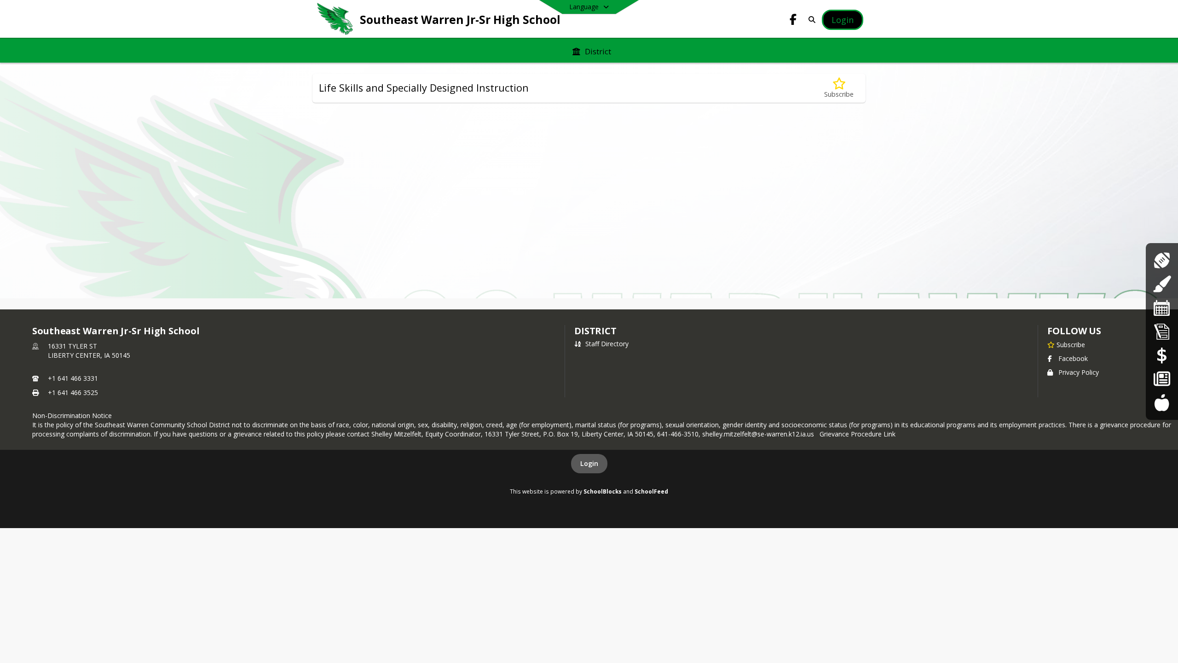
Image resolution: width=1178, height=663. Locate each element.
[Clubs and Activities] (1161, 284)
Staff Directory (607, 343)
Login (589, 463)
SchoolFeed (651, 491)
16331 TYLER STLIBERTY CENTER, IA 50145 (89, 351)
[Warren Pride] (1161, 378)
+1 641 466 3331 (73, 378)
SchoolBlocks (602, 491)
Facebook (1073, 358)
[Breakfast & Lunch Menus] (1161, 402)
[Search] (810, 19)
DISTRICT (595, 331)
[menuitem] (592, 51)
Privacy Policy (1078, 372)
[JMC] (1161, 331)
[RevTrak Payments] (1161, 355)
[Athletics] (1161, 260)
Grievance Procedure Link (859, 434)
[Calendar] (1161, 308)
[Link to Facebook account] (793, 21)
